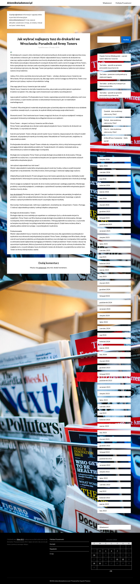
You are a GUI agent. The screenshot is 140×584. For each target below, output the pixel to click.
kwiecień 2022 (105, 498)
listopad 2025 (105, 218)
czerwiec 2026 (105, 172)
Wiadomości (107, 3)
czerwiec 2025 (105, 250)
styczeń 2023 (104, 439)
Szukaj (100, 34)
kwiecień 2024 (105, 341)
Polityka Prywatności (123, 3)
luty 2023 (103, 433)
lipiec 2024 (104, 322)
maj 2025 (103, 257)
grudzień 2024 (105, 289)
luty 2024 (103, 355)
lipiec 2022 (104, 478)
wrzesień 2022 (105, 465)
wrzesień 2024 (105, 309)
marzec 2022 (104, 504)
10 (94, 555)
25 (100, 563)
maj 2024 (103, 335)
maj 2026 (103, 179)
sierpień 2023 (105, 394)
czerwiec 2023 (105, 407)
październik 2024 (106, 302)
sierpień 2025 (105, 237)
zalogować (42, 268)
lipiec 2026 (104, 166)
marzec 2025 (104, 270)
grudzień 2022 (105, 446)
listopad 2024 (105, 296)
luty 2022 (103, 511)
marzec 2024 (104, 348)
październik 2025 (106, 224)
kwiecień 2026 (105, 185)
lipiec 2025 (104, 244)
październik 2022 (106, 459)
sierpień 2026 (105, 159)
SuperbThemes (85, 581)
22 (123, 559)
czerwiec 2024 (105, 328)
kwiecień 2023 (105, 420)
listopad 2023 (105, 374)
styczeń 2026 (104, 205)
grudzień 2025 (105, 211)
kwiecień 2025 (105, 263)
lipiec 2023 (104, 400)
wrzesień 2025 (105, 231)
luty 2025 (103, 276)
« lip (111, 571)
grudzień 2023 (105, 368)
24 (94, 563)
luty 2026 (103, 198)
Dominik (107, 111)
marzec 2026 (104, 192)
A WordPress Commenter (113, 138)
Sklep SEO (20, 539)
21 (117, 559)
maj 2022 (103, 491)
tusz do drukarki (16, 194)
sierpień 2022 (105, 472)
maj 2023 (103, 413)
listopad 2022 (105, 452)
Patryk (106, 120)
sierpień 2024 (105, 315)
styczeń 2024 (104, 361)
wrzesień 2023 (105, 387)
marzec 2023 (104, 426)
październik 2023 (106, 380)
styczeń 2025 (104, 283)
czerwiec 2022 (105, 485)
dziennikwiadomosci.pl (19, 2)
